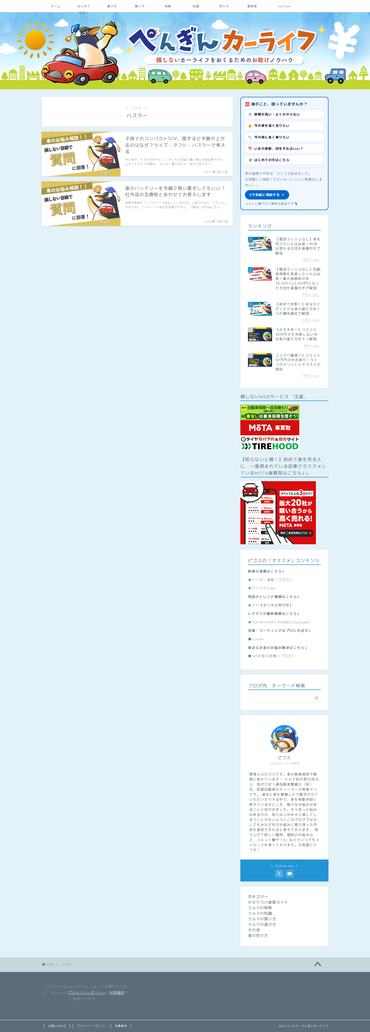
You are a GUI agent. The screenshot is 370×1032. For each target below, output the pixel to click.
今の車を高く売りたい (268, 125)
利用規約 (117, 992)
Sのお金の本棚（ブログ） (273, 655)
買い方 (140, 6)
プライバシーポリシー (87, 992)
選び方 (112, 6)
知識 (196, 6)
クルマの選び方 (262, 924)
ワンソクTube (264, 588)
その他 (254, 930)
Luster (258, 639)
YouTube (283, 6)
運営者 (252, 6)
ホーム (56, 6)
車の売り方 (258, 935)
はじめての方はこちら (268, 160)
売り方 (224, 6)
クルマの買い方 (262, 919)
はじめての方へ (83, 8)
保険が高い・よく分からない (274, 114)
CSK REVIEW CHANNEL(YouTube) (281, 622)
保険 (168, 6)
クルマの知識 (260, 913)
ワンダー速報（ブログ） (272, 579)
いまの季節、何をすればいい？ (276, 148)
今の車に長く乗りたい (268, 137)
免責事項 (121, 1026)
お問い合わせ (57, 1026)
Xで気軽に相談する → (267, 194)
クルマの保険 (260, 907)
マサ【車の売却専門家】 (272, 605)
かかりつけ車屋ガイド (268, 902)
